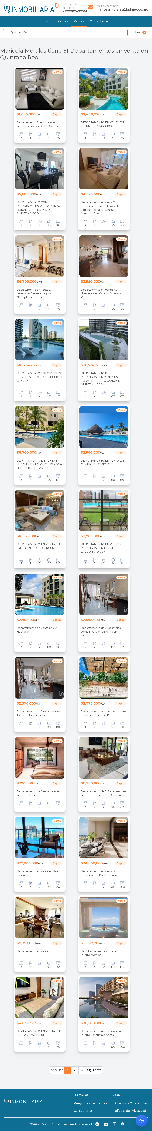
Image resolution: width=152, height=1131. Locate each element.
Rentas (62, 21)
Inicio (48, 21)
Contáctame (99, 21)
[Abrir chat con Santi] (142, 1121)
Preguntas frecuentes (90, 1103)
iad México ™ (46, 1124)
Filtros (139, 32)
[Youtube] (106, 1124)
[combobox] (65, 32)
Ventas (79, 21)
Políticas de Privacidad (129, 1110)
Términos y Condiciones (130, 1103)
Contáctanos (83, 1110)
